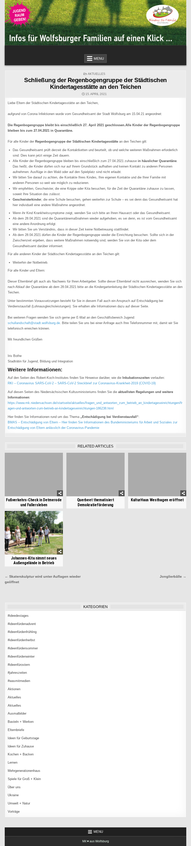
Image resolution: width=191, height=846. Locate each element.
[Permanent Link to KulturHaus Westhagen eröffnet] (157, 474)
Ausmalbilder (17, 713)
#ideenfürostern (19, 665)
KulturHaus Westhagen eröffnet (157, 500)
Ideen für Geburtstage (23, 738)
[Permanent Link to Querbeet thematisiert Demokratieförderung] (95, 474)
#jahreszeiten (17, 673)
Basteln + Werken (21, 722)
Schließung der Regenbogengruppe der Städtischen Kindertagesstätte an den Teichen (95, 83)
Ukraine (13, 795)
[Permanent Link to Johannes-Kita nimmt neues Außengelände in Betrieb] (34, 533)
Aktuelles (96, 74)
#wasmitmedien (19, 681)
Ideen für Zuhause (21, 746)
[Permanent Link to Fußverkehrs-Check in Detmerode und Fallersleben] (34, 474)
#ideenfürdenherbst (21, 640)
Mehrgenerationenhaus (24, 771)
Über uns (14, 787)
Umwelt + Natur (19, 803)
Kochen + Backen (21, 754)
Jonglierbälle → (173, 576)
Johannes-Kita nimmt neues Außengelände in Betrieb (34, 560)
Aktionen (14, 689)
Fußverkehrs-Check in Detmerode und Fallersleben (33, 502)
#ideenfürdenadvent (22, 624)
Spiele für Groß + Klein (24, 779)
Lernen (12, 762)
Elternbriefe (16, 730)
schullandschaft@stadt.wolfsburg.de (34, 323)
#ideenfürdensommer (23, 648)
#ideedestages (18, 616)
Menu (99, 58)
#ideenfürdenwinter (21, 656)
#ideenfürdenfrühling (22, 632)
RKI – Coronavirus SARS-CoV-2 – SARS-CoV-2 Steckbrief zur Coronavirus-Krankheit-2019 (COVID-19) (82, 383)
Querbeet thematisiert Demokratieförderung (95, 502)
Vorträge (14, 811)
